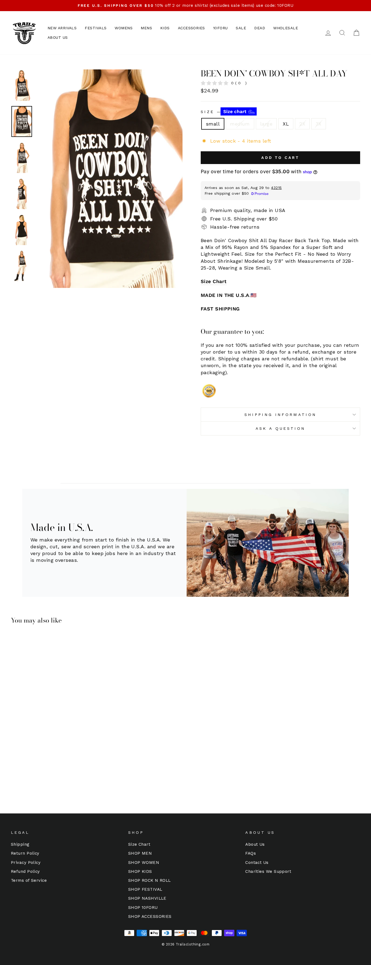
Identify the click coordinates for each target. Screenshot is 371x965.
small (213, 124)
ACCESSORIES (191, 28)
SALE (241, 28)
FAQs (250, 853)
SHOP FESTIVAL (145, 889)
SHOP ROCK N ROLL (149, 880)
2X (302, 124)
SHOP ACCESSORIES (150, 916)
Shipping (20, 844)
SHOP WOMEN (143, 862)
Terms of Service (29, 880)
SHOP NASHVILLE (147, 898)
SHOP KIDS (140, 871)
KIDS (165, 28)
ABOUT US (58, 37)
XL (286, 124)
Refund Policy (25, 871)
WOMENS (124, 28)
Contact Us (257, 862)
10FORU (220, 28)
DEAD (259, 28)
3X (319, 124)
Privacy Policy (25, 862)
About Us (255, 844)
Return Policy (25, 853)
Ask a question (280, 428)
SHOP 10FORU (143, 907)
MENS (146, 28)
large (266, 124)
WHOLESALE (285, 28)
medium (240, 124)
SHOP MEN (140, 853)
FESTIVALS (95, 28)
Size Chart (214, 281)
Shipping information (280, 414)
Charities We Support (268, 871)
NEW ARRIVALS (62, 28)
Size (224, 111)
